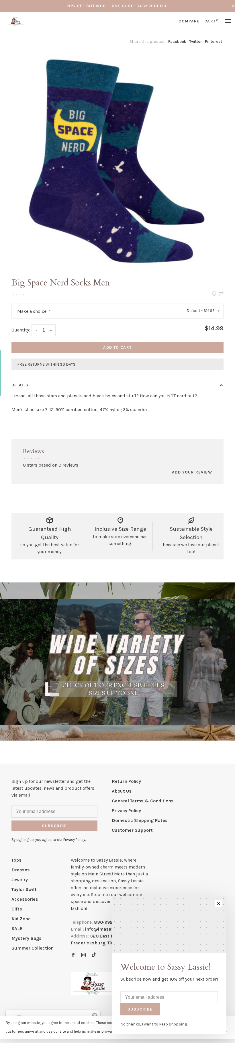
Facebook (177, 41)
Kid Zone (21, 918)
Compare (189, 21)
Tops (16, 860)
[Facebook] (73, 955)
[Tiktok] (93, 955)
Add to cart (117, 347)
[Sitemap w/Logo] (92, 993)
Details (19, 385)
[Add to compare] (221, 294)
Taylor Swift (24, 889)
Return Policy (126, 781)
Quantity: (20, 330)
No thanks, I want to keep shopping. (153, 1024)
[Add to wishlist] (215, 294)
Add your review (192, 472)
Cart (211, 21)
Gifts (16, 909)
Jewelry (19, 879)
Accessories (24, 899)
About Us (122, 791)
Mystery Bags (26, 938)
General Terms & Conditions (143, 801)
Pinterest (213, 41)
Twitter (195, 41)
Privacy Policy (126, 810)
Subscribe (54, 825)
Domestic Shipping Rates (140, 820)
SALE (16, 928)
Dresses (20, 870)
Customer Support (132, 830)
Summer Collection (32, 948)
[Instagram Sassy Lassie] (83, 955)
